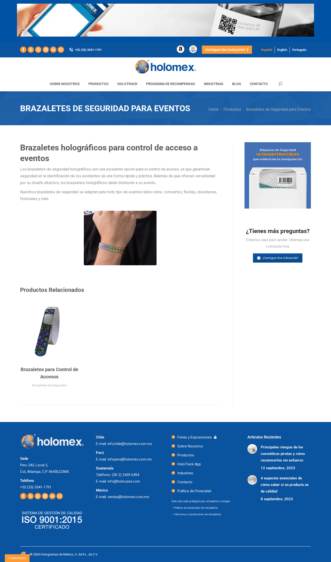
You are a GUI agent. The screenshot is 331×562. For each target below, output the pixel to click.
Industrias (185, 473)
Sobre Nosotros (190, 446)
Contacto (184, 482)
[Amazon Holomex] (180, 52)
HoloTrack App (189, 464)
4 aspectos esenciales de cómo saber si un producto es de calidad (285, 484)
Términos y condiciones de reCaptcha (197, 514)
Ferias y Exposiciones (194, 437)
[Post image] (252, 449)
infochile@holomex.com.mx (130, 444)
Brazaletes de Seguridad (49, 385)
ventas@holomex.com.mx (128, 497)
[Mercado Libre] (193, 52)
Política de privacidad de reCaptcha (196, 507)
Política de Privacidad (194, 491)
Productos (185, 455)
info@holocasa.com (124, 481)
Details (49, 330)
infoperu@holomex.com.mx (130, 459)
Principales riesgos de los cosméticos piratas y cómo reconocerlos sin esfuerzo (283, 453)
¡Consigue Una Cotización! (280, 258)
